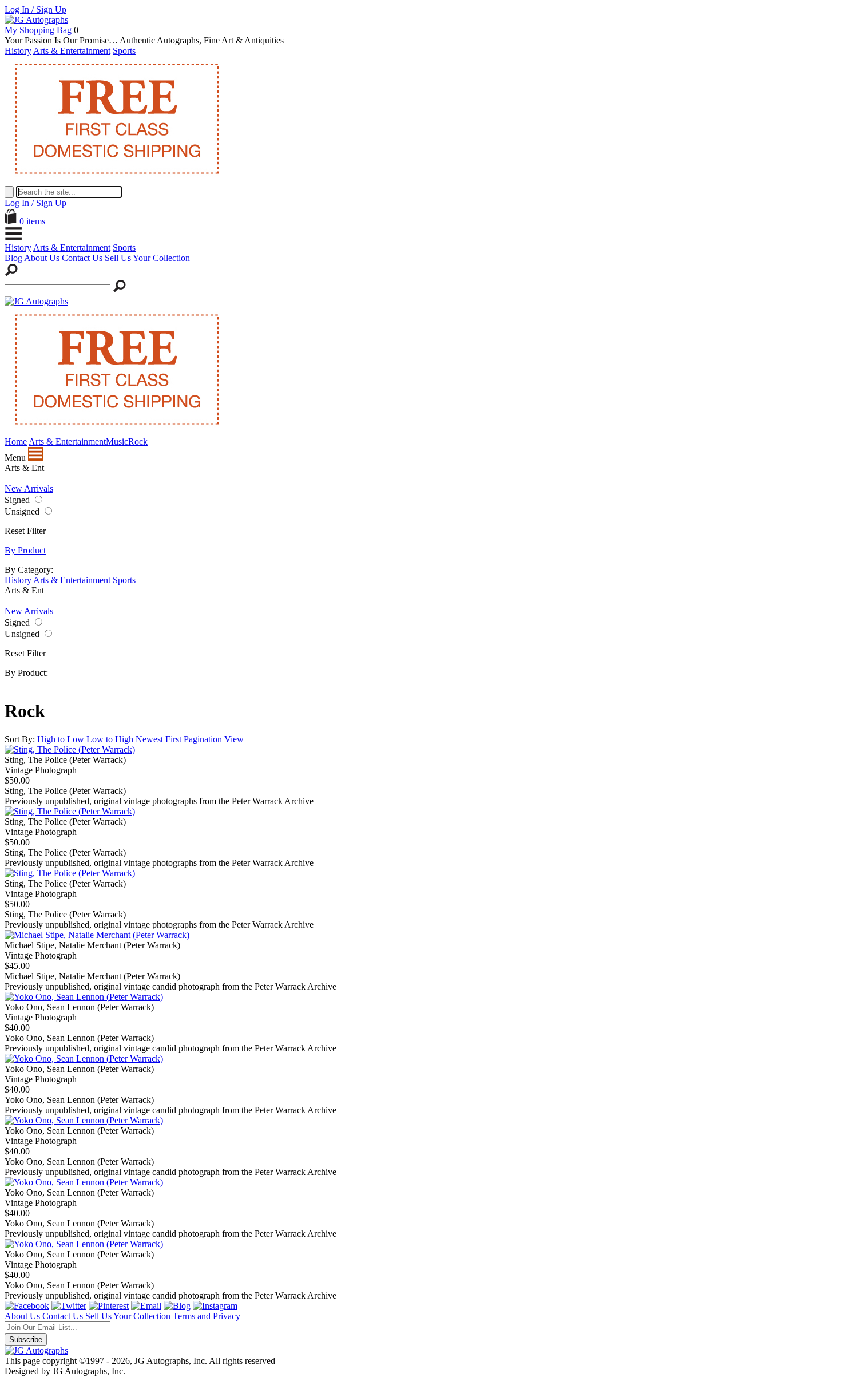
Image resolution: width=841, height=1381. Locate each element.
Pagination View (214, 739)
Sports (124, 51)
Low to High (109, 739)
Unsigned (22, 511)
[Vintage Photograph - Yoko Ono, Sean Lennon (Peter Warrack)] (84, 997)
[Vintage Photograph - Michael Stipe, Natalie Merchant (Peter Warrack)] (97, 935)
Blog (13, 258)
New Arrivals (29, 488)
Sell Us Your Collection (147, 258)
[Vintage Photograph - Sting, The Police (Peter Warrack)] (70, 749)
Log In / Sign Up (35, 9)
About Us (41, 258)
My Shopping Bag (38, 30)
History (18, 51)
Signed (17, 500)
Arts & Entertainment (71, 51)
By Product (25, 550)
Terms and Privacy (206, 1316)
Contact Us (82, 258)
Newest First (158, 739)
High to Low (60, 739)
